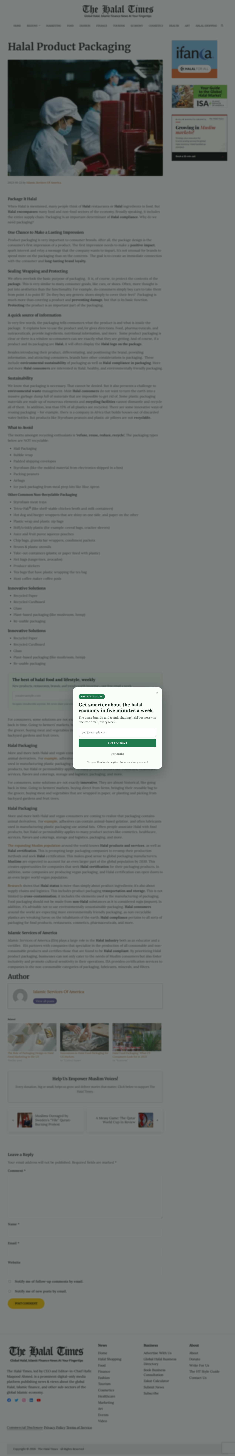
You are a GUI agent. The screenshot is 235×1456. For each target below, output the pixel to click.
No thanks (117, 753)
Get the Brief (117, 743)
